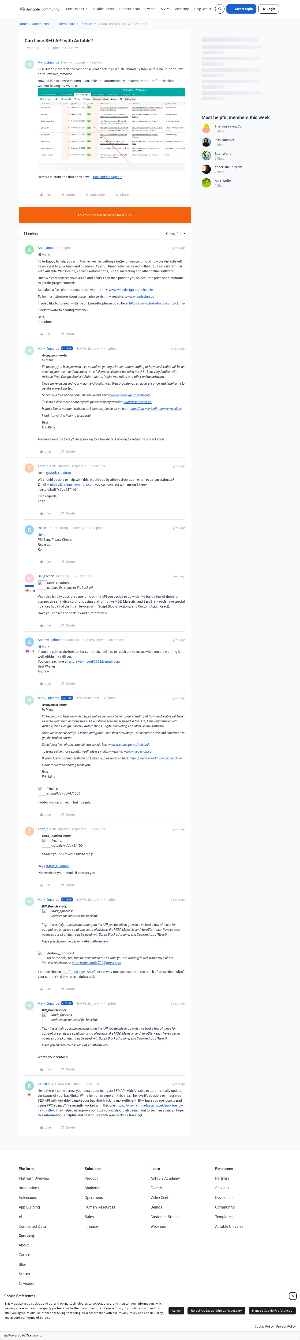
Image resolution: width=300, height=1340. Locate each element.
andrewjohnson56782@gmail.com (94, 661)
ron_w (42, 527)
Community (40, 24)
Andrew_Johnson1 (51, 640)
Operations (94, 1197)
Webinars (158, 1226)
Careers (25, 1254)
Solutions (93, 1168)
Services (222, 1187)
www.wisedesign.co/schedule (131, 289)
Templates (223, 1216)
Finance (91, 1226)
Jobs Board (88, 24)
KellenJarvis (47, 1083)
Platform (26, 1168)
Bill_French (46, 576)
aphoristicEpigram (228, 167)
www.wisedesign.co (139, 296)
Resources (224, 1168)
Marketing (93, 1187)
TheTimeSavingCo (228, 126)
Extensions (28, 1197)
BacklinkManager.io (107, 177)
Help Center (202, 9)
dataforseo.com (73, 971)
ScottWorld (223, 153)
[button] (241, 9)
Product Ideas (129, 9)
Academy (182, 9)
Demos (156, 1207)
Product (91, 1178)
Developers (224, 1197)
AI (20, 1216)
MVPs (165, 9)
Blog (22, 1264)
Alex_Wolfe (223, 180)
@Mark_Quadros (58, 472)
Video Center (161, 1197)
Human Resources (100, 1207)
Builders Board (64, 24)
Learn (155, 1168)
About (24, 1245)
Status (24, 1273)
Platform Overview (34, 1178)
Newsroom (28, 1283)
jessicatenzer (224, 140)
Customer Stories (164, 1216)
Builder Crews (103, 9)
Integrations (29, 1187)
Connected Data (32, 1226)
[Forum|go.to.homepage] (39, 9)
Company (27, 1235)
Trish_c (43, 466)
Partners (222, 1178)
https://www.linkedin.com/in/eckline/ (157, 303)
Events (150, 9)
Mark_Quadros (48, 62)
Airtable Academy (165, 1178)
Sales (89, 1216)
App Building (29, 1207)
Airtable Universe (229, 1226)
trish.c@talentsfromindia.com (72, 484)
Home (23, 24)
